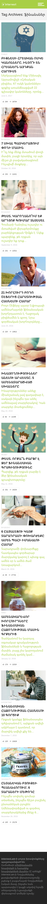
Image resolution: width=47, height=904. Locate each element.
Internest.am (8, 858)
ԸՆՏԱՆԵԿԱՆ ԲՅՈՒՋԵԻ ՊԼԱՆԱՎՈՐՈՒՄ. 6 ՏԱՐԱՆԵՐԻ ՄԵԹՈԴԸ (19, 787)
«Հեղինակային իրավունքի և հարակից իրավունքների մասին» (16, 868)
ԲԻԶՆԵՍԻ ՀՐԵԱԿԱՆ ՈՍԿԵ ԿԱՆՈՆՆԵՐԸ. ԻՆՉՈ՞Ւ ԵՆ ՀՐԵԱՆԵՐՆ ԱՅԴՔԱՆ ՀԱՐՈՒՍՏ (22, 64)
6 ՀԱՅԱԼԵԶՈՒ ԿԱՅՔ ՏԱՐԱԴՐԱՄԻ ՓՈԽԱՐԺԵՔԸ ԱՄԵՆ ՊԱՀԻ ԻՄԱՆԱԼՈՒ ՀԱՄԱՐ (22, 538)
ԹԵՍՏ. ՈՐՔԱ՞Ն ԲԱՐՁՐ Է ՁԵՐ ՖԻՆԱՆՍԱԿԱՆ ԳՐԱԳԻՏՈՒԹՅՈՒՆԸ (20, 462)
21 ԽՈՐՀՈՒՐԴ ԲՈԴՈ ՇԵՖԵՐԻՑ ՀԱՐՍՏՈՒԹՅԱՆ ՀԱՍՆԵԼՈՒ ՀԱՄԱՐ (21, 296)
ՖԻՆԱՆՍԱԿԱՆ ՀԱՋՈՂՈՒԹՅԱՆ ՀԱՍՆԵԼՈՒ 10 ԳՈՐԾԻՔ (22, 710)
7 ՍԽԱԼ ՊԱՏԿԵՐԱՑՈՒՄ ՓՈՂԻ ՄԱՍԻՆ (20, 145)
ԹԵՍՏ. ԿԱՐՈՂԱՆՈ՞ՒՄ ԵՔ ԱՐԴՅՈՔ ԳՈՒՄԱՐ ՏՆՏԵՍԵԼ (22, 218)
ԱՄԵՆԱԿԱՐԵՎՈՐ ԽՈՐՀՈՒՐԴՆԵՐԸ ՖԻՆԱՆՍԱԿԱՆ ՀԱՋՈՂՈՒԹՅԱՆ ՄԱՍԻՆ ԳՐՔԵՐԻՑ (20, 625)
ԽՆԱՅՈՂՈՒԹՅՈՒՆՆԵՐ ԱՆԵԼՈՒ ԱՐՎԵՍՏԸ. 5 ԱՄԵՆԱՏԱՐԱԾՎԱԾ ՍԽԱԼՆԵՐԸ (19, 379)
